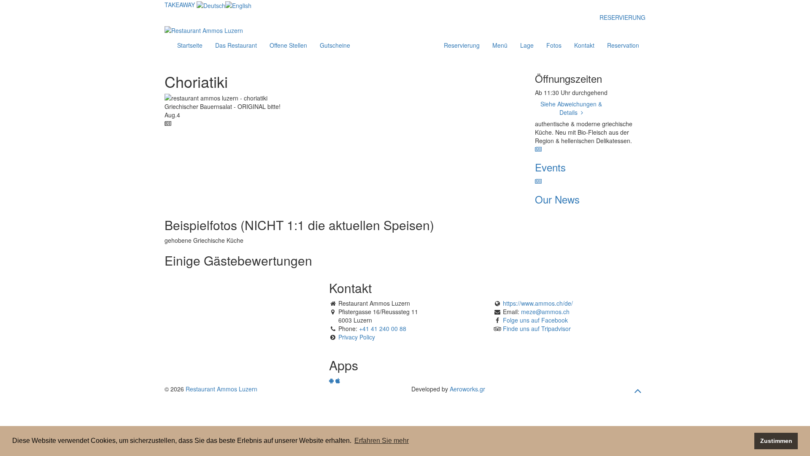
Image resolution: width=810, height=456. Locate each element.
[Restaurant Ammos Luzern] (204, 29)
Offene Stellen (288, 45)
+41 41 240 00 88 (382, 328)
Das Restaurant (236, 45)
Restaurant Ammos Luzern (221, 389)
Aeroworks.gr (467, 389)
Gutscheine (335, 45)
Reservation (623, 45)
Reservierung (462, 45)
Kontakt (584, 45)
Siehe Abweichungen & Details (571, 108)
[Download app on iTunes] (337, 380)
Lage (527, 45)
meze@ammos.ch (545, 311)
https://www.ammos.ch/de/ (538, 303)
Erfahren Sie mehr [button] (381, 440)
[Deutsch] (211, 4)
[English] (238, 4)
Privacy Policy (356, 337)
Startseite (189, 45)
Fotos (554, 45)
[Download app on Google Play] (331, 380)
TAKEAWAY (180, 4)
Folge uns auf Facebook (535, 320)
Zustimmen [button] (776, 440)
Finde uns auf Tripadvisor (537, 328)
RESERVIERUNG (622, 17)
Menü (500, 45)
